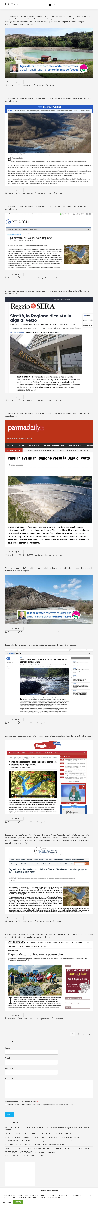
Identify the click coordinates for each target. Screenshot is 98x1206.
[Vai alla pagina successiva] (89, 1034)
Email (8, 1058)
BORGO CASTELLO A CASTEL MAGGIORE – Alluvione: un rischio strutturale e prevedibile (34, 1144)
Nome (8, 1048)
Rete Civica (11, 4)
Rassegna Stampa (44, 193)
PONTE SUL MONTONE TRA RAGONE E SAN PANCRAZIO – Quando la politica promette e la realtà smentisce (41, 1156)
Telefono (9, 1068)
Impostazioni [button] (7, 1202)
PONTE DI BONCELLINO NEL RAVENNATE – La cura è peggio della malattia (30, 1152)
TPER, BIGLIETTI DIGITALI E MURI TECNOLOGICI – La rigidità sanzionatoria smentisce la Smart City (38, 1133)
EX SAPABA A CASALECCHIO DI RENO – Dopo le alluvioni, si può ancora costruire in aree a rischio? (38, 1141)
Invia (9, 1114)
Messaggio (10, 1078)
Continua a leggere (15, 81)
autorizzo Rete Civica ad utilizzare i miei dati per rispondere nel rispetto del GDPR (41, 1104)
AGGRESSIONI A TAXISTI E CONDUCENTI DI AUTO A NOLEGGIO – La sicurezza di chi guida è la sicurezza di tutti (42, 1137)
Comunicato (40, 85)
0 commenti (53, 85)
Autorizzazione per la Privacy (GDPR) (21, 1101)
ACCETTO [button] (18, 1202)
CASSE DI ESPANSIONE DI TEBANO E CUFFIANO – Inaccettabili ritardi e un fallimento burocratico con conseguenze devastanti (47, 1148)
